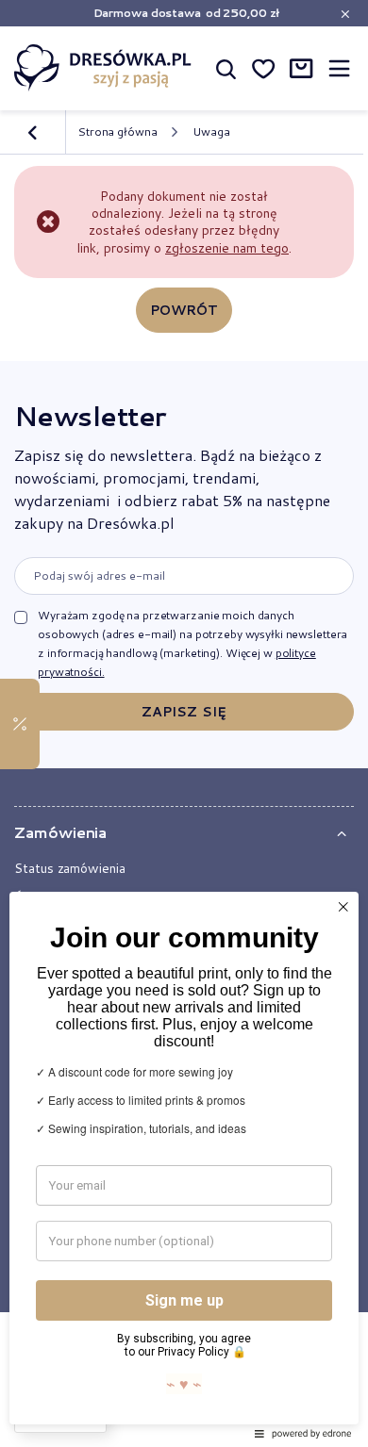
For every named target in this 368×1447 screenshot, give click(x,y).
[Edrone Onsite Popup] (184, 723)
